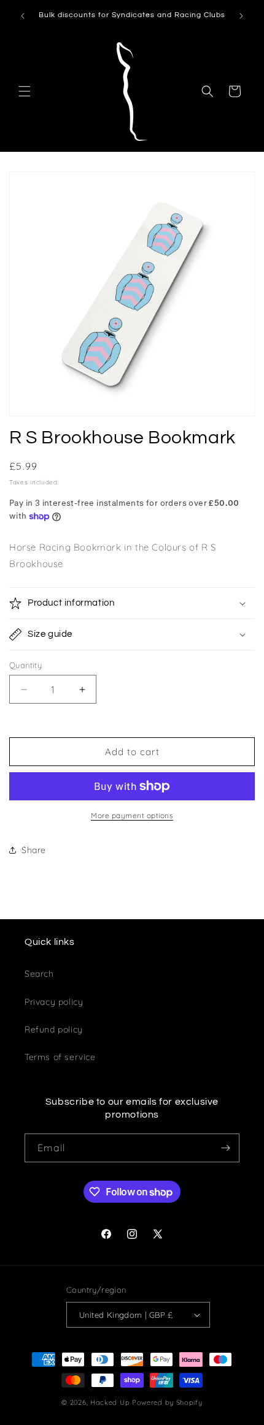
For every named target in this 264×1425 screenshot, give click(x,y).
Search (39, 973)
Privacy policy (54, 1001)
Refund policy (54, 1029)
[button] (24, 91)
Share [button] (33, 849)
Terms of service (60, 1056)
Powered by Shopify (167, 1402)
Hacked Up (110, 1402)
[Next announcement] (241, 15)
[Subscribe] (225, 1148)
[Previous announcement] (22, 15)
